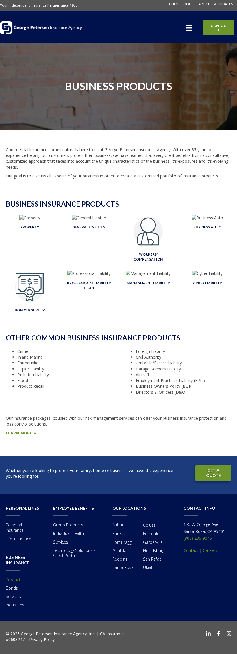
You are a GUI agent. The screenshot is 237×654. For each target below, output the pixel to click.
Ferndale (151, 533)
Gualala (119, 550)
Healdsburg (153, 550)
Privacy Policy (42, 639)
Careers (210, 550)
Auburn (119, 525)
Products (14, 579)
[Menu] (190, 27)
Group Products (68, 525)
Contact (191, 550)
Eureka (118, 533)
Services (13, 596)
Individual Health (68, 533)
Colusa (149, 525)
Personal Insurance (15, 527)
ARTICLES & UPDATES (216, 4)
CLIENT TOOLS (180, 4)
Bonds (12, 588)
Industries (15, 605)
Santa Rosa (123, 567)
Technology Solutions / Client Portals (74, 553)
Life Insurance (18, 538)
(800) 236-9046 (198, 538)
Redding (119, 559)
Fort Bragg (122, 542)
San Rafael (152, 559)
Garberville (153, 542)
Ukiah (148, 567)
